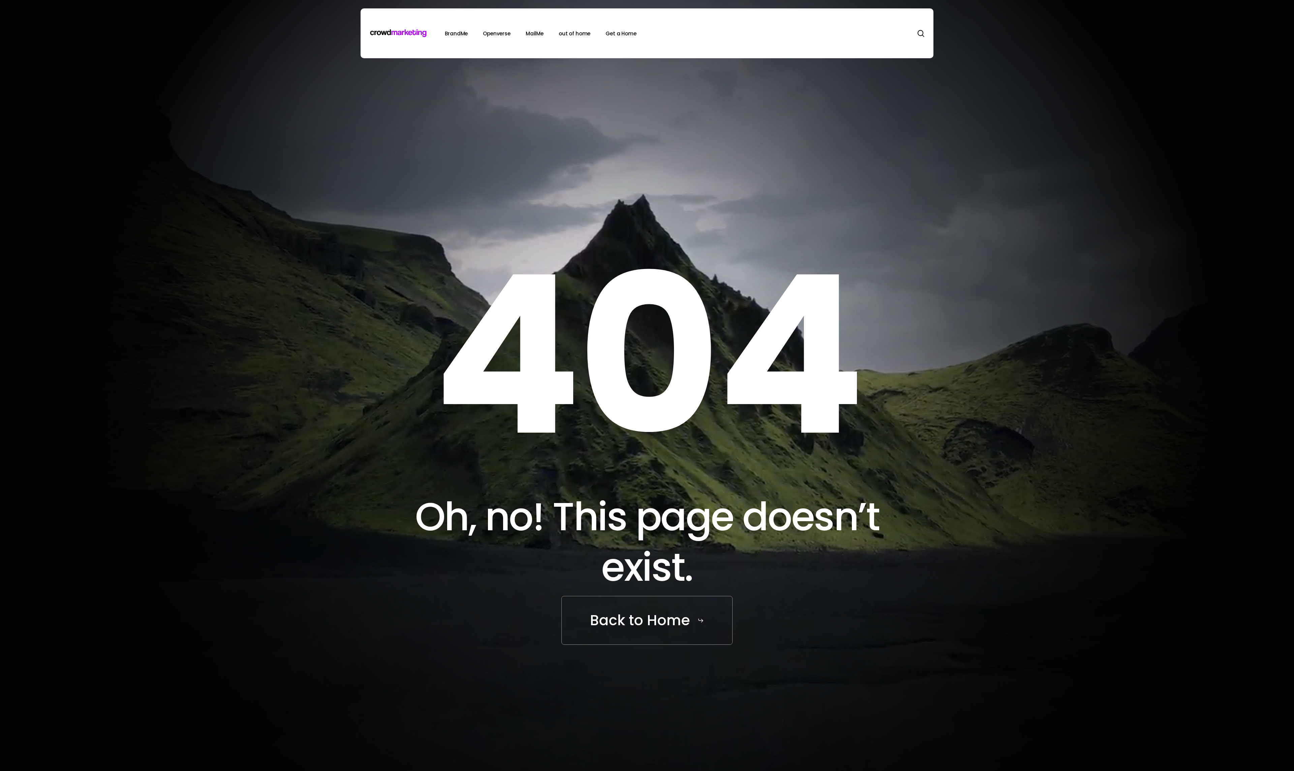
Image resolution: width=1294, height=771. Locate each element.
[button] (647, 620)
